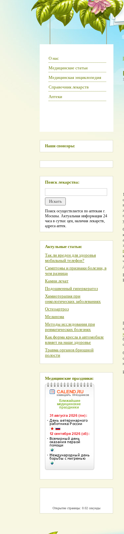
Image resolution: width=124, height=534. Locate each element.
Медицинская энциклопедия (75, 77)
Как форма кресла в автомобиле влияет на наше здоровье (74, 340)
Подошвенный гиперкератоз (71, 288)
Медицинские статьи (68, 67)
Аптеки (55, 96)
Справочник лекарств (69, 87)
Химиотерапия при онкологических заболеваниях (73, 299)
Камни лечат (56, 280)
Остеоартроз (57, 308)
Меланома (54, 316)
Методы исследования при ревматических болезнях (70, 327)
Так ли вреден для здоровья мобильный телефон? (70, 258)
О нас (54, 58)
